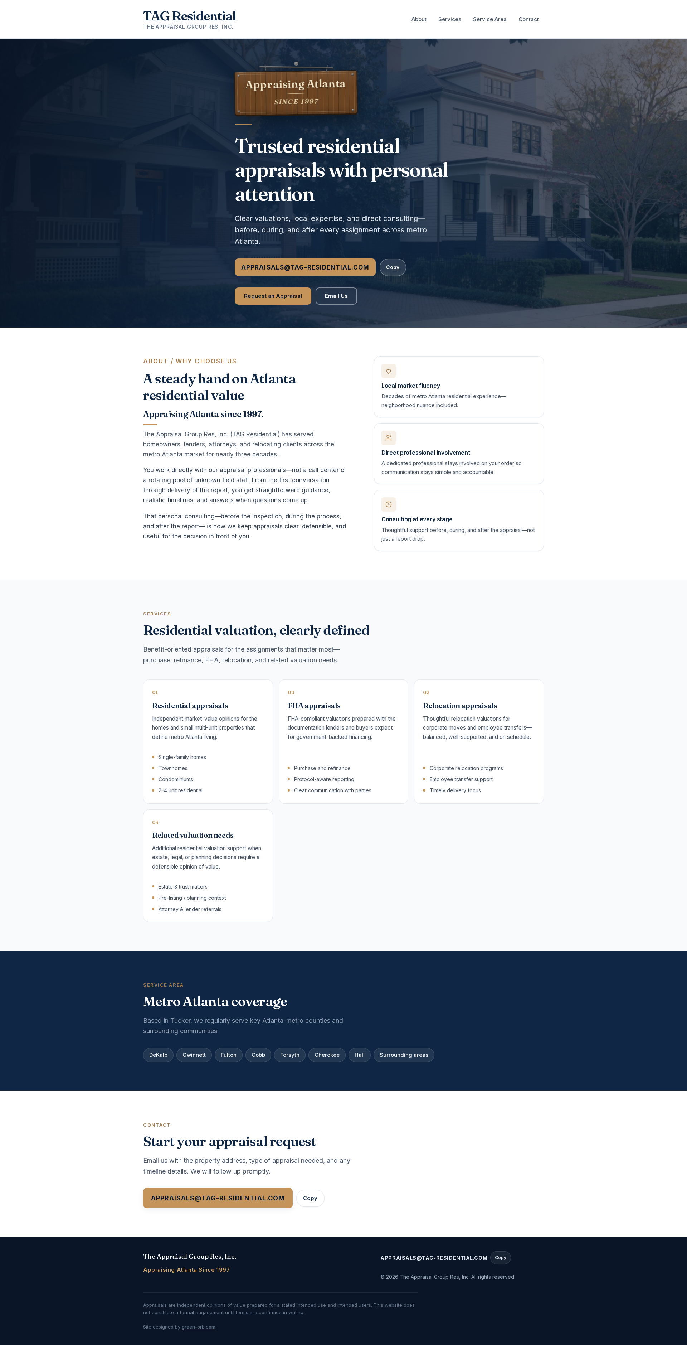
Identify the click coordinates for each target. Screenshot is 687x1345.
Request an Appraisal (273, 295)
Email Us (336, 295)
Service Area (490, 19)
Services (449, 19)
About (419, 19)
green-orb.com (198, 1327)
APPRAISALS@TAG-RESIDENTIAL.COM (305, 267)
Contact (528, 19)
